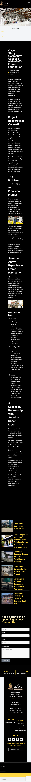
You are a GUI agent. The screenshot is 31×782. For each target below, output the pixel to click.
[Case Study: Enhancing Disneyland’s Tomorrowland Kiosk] (7, 598)
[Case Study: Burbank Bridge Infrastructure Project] (7, 570)
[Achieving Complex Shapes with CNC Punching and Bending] (7, 556)
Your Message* (5, 646)
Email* (3, 632)
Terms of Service (3, 766)
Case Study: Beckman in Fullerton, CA (19, 525)
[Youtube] (21, 739)
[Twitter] (13, 739)
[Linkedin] (17, 739)
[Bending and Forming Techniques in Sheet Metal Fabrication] (7, 584)
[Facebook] (9, 739)
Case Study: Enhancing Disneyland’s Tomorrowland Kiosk (20, 598)
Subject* (4, 639)
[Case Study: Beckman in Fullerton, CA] (7, 526)
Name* (3, 626)
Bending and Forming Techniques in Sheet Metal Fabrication (19, 584)
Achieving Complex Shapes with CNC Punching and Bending (21, 556)
